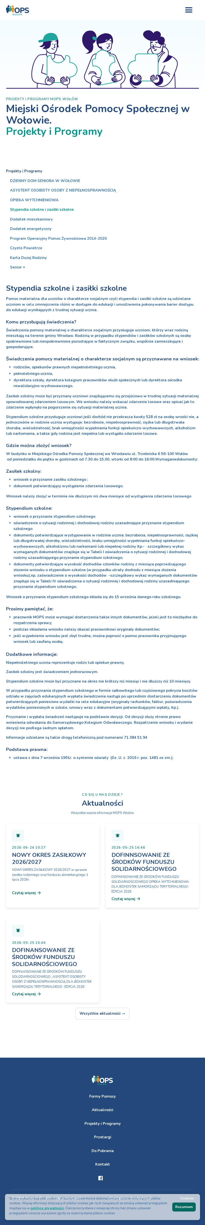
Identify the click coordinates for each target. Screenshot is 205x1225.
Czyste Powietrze (26, 247)
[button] (189, 10)
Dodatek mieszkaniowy (31, 219)
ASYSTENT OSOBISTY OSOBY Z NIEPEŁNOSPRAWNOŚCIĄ (63, 190)
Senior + (17, 267)
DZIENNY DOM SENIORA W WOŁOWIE (45, 180)
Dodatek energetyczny (31, 228)
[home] (17, 10)
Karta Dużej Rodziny (28, 257)
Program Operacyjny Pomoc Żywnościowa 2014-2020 (58, 238)
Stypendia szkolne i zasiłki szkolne (42, 209)
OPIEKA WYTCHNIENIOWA (34, 200)
